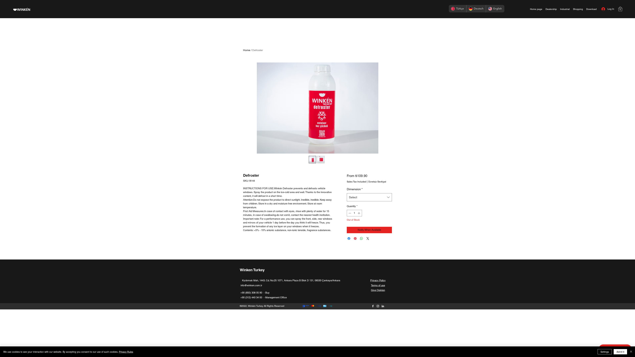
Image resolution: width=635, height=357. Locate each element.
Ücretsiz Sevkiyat (377, 181)
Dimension (355, 189)
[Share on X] (368, 238)
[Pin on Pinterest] (355, 238)
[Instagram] (378, 306)
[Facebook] (373, 306)
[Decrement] (349, 213)
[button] (620, 9)
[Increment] (359, 213)
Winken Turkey (252, 270)
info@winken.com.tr (251, 285)
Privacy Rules (126, 351)
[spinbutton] (354, 213)
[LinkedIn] (382, 306)
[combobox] (369, 197)
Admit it (620, 351)
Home (246, 50)
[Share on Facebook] (349, 238)
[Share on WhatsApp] (361, 238)
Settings (604, 351)
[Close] (631, 351)
